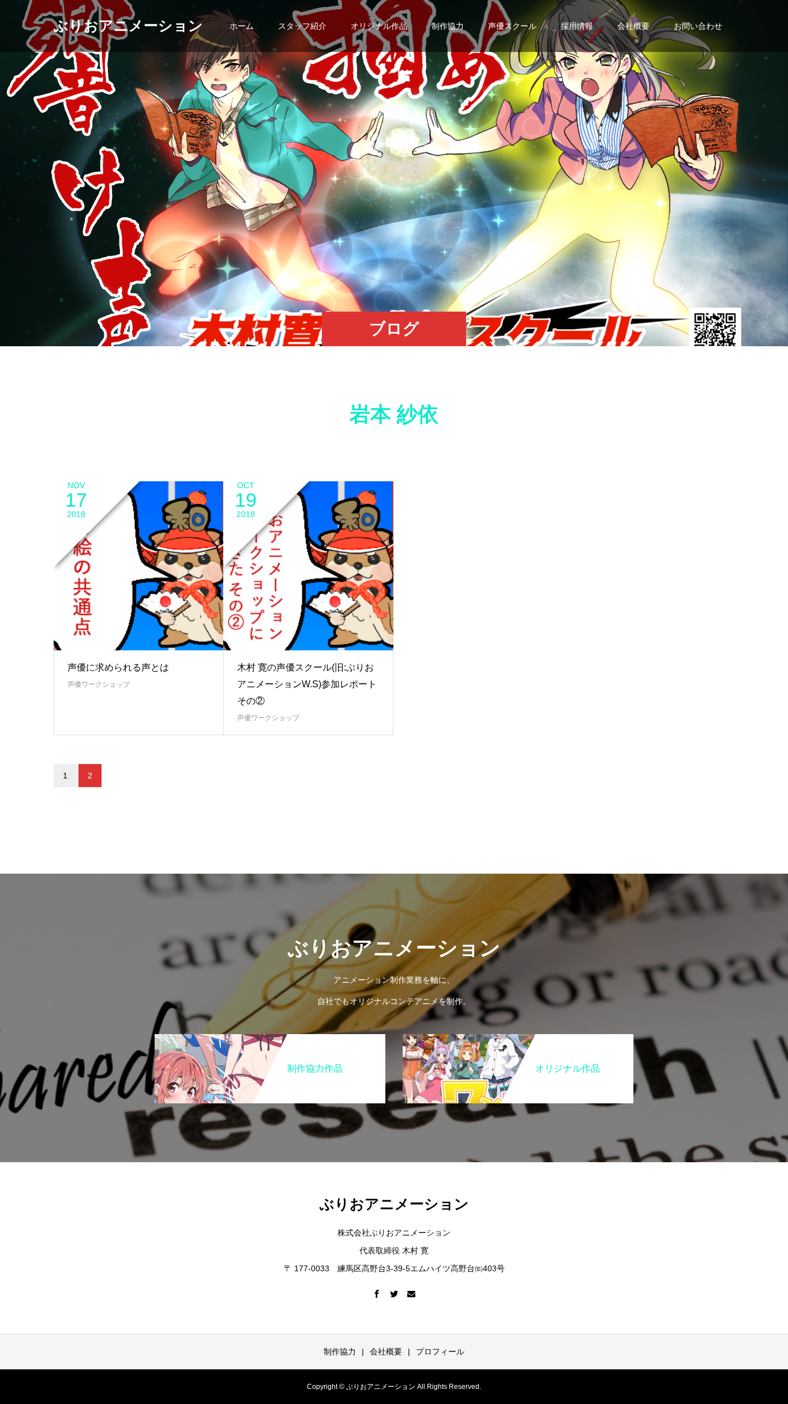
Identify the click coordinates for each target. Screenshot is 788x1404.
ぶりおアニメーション (128, 25)
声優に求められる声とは (118, 667)
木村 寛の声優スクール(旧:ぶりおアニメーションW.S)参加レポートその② (307, 684)
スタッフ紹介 (302, 26)
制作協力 (447, 26)
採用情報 (577, 26)
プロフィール (440, 1351)
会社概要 (633, 26)
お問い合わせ (698, 26)
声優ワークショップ (98, 684)
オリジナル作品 (379, 26)
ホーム (242, 26)
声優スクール (512, 26)
